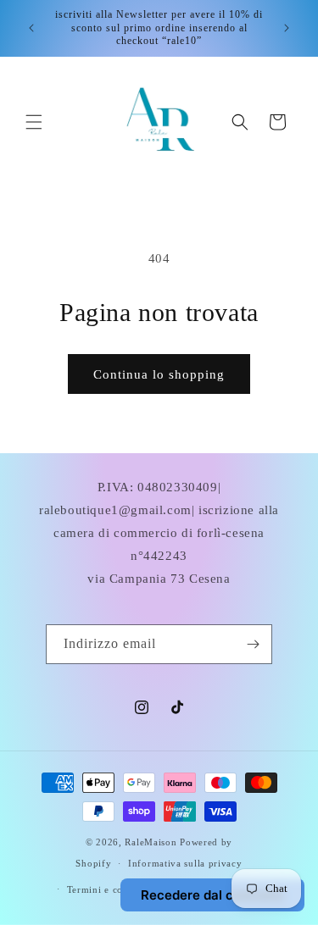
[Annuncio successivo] (286, 28)
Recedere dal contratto (212, 895)
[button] (34, 122)
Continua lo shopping (159, 374)
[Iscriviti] (252, 644)
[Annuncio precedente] (31, 28)
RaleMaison (152, 842)
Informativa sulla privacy (185, 863)
